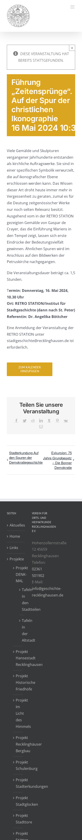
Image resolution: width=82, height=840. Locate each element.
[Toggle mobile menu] (72, 7)
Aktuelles (16, 525)
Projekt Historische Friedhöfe (18, 682)
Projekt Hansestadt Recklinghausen (18, 658)
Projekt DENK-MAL (18, 574)
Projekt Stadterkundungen (18, 783)
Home (15, 536)
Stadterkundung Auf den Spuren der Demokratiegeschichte (26, 457)
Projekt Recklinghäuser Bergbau (18, 744)
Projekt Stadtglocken (18, 801)
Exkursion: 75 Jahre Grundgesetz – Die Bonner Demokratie (57, 460)
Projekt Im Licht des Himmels (18, 713)
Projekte (16, 559)
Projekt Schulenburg (18, 765)
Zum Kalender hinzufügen (29, 369)
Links (14, 547)
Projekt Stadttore (18, 819)
